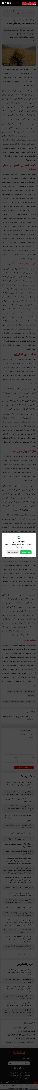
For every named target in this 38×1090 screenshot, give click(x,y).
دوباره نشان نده (13, 552)
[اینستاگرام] (8, 3)
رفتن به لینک (26, 552)
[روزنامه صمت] (29, 3)
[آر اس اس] (10, 3)
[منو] (18, 3)
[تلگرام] (3, 3)
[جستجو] (14, 3)
